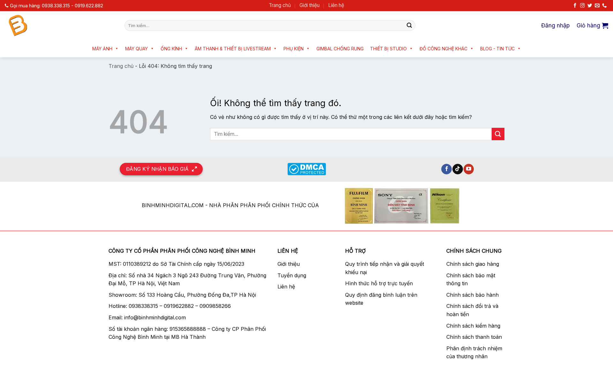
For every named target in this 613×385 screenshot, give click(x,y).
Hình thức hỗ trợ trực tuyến (379, 283)
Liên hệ (336, 5)
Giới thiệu (309, 5)
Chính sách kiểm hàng (473, 326)
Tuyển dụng (291, 275)
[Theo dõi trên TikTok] (457, 169)
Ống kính (171, 48)
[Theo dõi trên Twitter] (589, 5)
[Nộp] (409, 25)
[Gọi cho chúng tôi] (604, 5)
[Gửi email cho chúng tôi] (597, 5)
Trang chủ (280, 5)
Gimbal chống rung (340, 48)
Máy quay (136, 48)
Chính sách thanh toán (474, 337)
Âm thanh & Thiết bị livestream (233, 48)
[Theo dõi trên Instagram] (582, 5)
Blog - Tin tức (497, 48)
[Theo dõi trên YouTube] (469, 169)
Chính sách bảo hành (472, 295)
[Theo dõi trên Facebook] (575, 5)
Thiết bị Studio (388, 48)
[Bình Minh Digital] (60, 25)
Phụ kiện (294, 48)
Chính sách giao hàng (472, 264)
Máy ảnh (102, 48)
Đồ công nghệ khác (443, 48)
